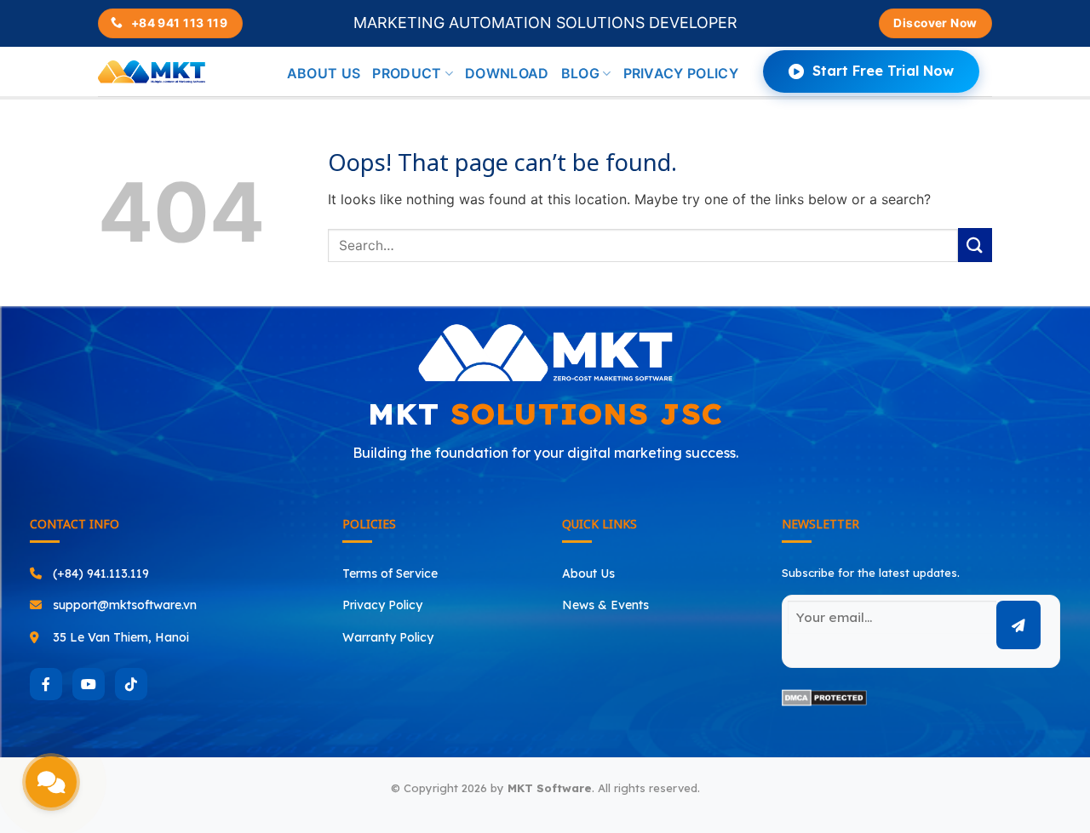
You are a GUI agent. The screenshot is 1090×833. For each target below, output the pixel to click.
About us (324, 73)
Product (406, 73)
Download (507, 73)
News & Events (605, 605)
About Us (588, 573)
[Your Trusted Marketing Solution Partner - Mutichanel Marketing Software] (151, 71)
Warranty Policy (387, 637)
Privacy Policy (680, 73)
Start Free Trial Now (883, 70)
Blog (580, 73)
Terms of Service (390, 573)
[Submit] (975, 244)
